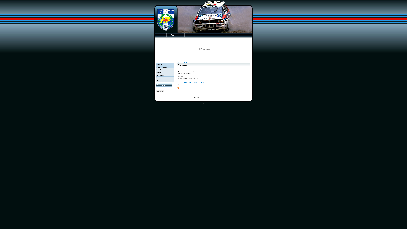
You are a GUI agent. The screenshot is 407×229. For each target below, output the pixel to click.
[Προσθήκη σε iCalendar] (213, 84)
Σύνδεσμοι (160, 80)
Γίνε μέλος (160, 75)
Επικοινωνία (161, 78)
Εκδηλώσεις (160, 70)
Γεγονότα (186, 62)
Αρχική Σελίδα (176, 35)
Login (203, 103)
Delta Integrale (161, 67)
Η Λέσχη (159, 64)
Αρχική (179, 62)
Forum (161, 35)
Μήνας (180, 82)
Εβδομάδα (187, 82)
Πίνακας (201, 82)
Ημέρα (195, 82)
